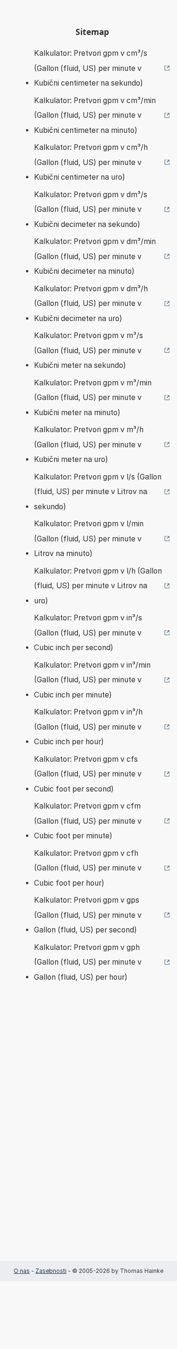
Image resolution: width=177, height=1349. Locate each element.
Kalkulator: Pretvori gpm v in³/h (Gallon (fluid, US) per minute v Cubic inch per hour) (88, 726)
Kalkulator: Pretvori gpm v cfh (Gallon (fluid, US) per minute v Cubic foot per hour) (88, 868)
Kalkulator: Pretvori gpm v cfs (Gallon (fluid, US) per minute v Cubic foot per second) (88, 774)
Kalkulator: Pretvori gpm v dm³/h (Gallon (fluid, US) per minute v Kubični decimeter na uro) (91, 303)
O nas (22, 1270)
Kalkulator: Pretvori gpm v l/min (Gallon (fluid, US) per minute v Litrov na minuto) (88, 538)
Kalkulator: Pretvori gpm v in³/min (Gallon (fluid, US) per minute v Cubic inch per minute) (92, 680)
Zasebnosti (51, 1270)
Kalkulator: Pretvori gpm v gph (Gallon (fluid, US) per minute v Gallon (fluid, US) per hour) (88, 962)
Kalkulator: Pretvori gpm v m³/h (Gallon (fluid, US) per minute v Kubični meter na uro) (88, 444)
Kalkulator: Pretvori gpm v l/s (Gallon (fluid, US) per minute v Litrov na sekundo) (97, 491)
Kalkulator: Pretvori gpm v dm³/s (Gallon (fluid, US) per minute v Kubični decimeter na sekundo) (90, 209)
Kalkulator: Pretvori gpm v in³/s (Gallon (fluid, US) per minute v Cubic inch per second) (88, 632)
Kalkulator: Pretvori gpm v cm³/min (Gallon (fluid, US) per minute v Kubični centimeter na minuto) (95, 115)
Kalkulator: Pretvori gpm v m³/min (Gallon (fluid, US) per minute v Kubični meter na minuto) (93, 397)
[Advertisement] (88, 1136)
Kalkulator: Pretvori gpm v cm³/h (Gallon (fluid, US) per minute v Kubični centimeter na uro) (91, 162)
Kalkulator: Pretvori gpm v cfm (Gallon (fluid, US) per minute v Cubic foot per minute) (88, 820)
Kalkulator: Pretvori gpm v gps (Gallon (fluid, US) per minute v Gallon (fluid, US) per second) (88, 915)
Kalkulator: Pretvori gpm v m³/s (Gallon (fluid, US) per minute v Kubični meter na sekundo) (88, 350)
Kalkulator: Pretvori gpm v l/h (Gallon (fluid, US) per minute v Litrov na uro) (98, 585)
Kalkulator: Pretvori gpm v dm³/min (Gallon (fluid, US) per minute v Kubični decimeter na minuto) (95, 256)
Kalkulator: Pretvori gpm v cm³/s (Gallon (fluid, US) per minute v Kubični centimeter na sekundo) (90, 68)
